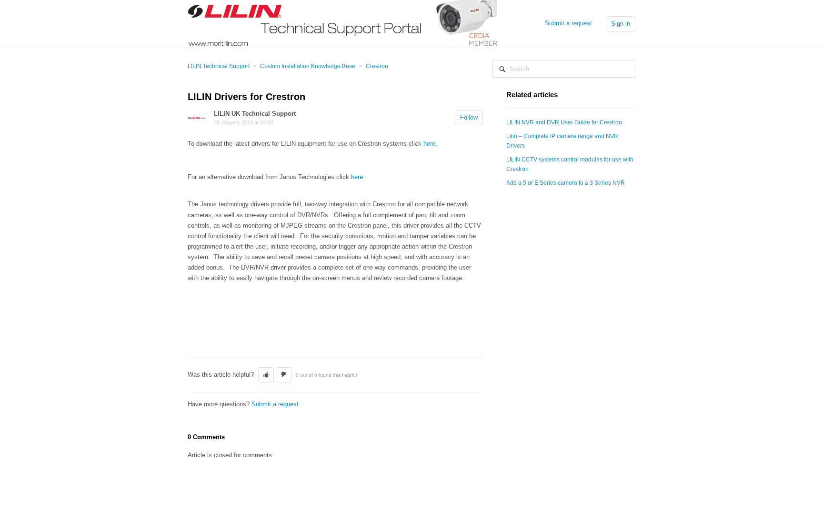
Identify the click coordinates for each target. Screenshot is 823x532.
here (429, 143)
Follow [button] (469, 117)
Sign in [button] (620, 23)
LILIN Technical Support (219, 66)
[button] (266, 374)
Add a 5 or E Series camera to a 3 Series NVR (565, 183)
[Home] (343, 23)
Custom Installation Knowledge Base (307, 66)
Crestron (377, 66)
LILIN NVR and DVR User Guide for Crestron (564, 122)
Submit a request (568, 23)
